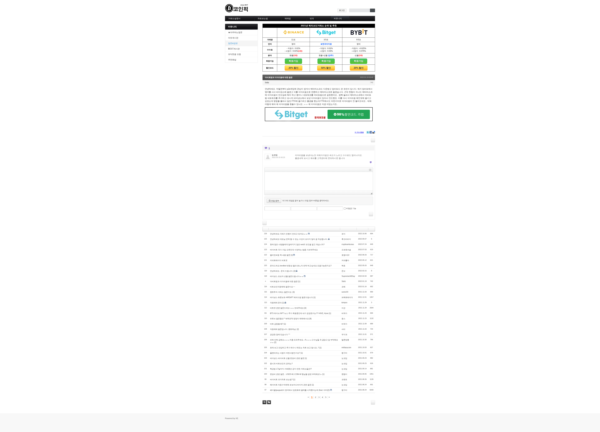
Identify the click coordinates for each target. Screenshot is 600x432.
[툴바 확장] (370, 170)
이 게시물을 (359, 132)
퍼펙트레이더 (347, 297)
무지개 (344, 334)
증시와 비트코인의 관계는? (281, 364)
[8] (310, 319)
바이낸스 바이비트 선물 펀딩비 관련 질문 (287, 358)
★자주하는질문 (235, 32)
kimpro (344, 302)
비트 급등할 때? (276, 324)
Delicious (373, 132)
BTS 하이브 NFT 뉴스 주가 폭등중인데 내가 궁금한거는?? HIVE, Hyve (299, 313)
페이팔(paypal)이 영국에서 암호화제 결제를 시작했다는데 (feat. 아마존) (300, 390)
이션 (343, 308)
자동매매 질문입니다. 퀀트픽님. (283, 329)
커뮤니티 (338, 18)
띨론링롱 (345, 340)
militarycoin (346, 347)
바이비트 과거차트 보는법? (281, 379)
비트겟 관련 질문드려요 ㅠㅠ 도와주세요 (287, 308)
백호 (343, 266)
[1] (292, 255)
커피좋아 (345, 260)
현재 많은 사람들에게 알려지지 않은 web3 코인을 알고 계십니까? (297, 244)
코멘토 (344, 379)
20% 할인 (293, 68)
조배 (343, 287)
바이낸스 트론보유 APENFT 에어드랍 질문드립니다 (291, 297)
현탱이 (344, 374)
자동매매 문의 (276, 303)
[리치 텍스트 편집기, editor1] (319, 181)
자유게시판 (233, 38)
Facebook (371, 132)
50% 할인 (326, 68)
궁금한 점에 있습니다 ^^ (280, 334)
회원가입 (293, 61)
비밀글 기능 (351, 208)
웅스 (343, 319)
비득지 (344, 313)
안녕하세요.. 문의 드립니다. (281, 271)
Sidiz (267, 82)
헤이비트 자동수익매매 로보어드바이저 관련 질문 (290, 385)
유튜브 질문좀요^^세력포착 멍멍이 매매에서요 (289, 319)
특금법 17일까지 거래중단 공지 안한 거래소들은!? (291, 369)
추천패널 (232, 60)
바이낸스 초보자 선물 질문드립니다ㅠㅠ (286, 276)
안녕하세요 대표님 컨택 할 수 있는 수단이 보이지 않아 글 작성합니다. (299, 239)
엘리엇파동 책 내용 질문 (280, 255)
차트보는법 (263, 18)
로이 (343, 234)
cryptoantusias (348, 244)
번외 (312, 18)
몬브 (343, 271)
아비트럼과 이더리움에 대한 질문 (278, 77)
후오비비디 (346, 239)
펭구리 (344, 353)
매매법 (288, 18)
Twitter (368, 132)
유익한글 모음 (234, 54)
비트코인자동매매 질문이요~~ (282, 287)
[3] (293, 292)
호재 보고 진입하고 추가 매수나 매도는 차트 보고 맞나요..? (294, 348)
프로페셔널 (346, 250)
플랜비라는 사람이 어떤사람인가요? (285, 353)
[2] (294, 271)
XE (237, 418)
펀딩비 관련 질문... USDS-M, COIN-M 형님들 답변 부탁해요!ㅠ (296, 374)
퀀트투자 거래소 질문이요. (281, 292)
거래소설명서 (234, 18)
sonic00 (345, 292)
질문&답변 (233, 43)
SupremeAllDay (348, 276)
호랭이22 (345, 255)
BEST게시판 (234, 49)
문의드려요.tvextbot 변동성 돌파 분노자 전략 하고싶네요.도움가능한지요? (301, 266)
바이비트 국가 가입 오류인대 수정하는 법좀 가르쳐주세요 (294, 250)
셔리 (343, 329)
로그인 (342, 10)
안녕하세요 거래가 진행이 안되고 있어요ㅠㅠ (289, 234)
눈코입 (275, 155)
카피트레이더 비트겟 (278, 260)
